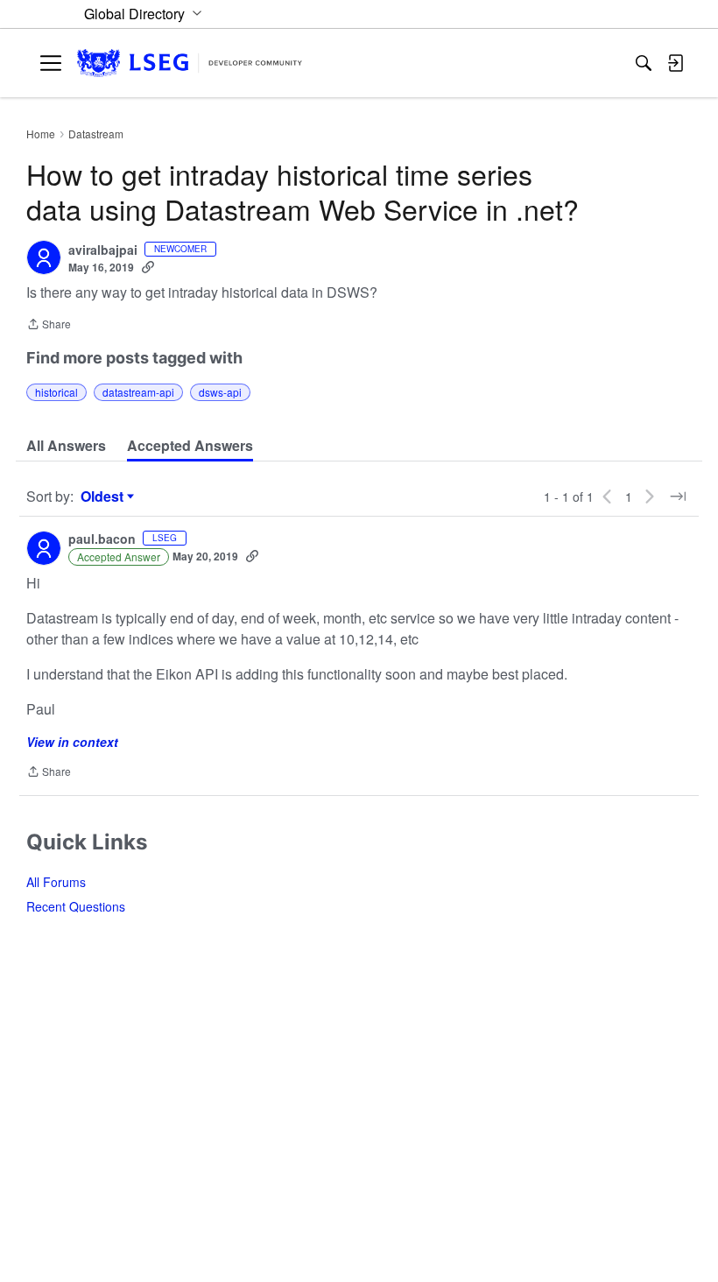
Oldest (104, 496)
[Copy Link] (147, 267)
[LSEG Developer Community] (189, 63)
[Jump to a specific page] (678, 497)
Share (48, 325)
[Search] (643, 63)
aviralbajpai (102, 250)
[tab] (66, 446)
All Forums (56, 882)
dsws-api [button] (220, 391)
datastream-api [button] (138, 391)
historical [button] (56, 391)
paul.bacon (102, 539)
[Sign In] (675, 63)
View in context (72, 741)
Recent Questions (75, 906)
